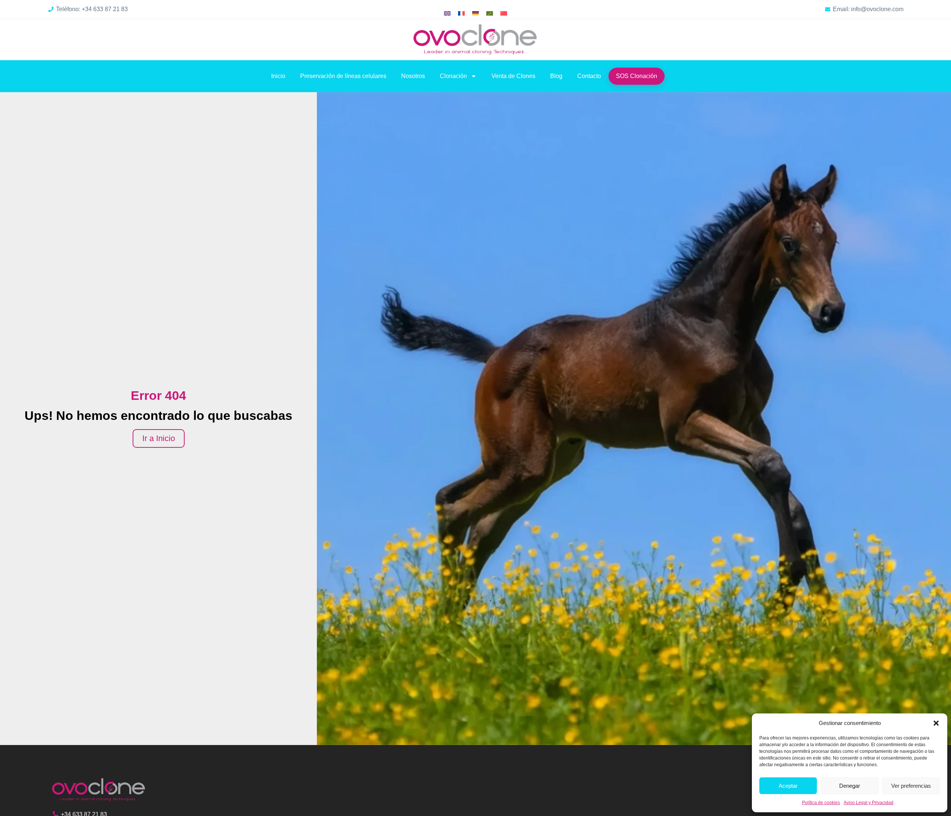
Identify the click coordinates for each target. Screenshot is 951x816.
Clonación (453, 76)
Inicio (278, 76)
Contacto (589, 76)
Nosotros (413, 76)
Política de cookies (821, 802)
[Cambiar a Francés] (461, 14)
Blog (556, 76)
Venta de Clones (513, 76)
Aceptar (788, 786)
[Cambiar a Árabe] (490, 14)
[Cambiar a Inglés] (447, 14)
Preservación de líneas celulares (343, 76)
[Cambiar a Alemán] (475, 14)
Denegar (849, 786)
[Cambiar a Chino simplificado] (504, 14)
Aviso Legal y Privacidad (868, 802)
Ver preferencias (911, 786)
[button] (936, 723)
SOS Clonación (636, 76)
